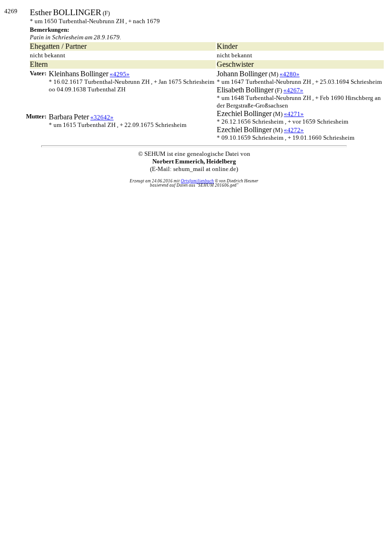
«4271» (294, 113)
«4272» (294, 130)
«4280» (290, 74)
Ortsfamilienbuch (197, 181)
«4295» (120, 74)
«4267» (293, 90)
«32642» (102, 117)
